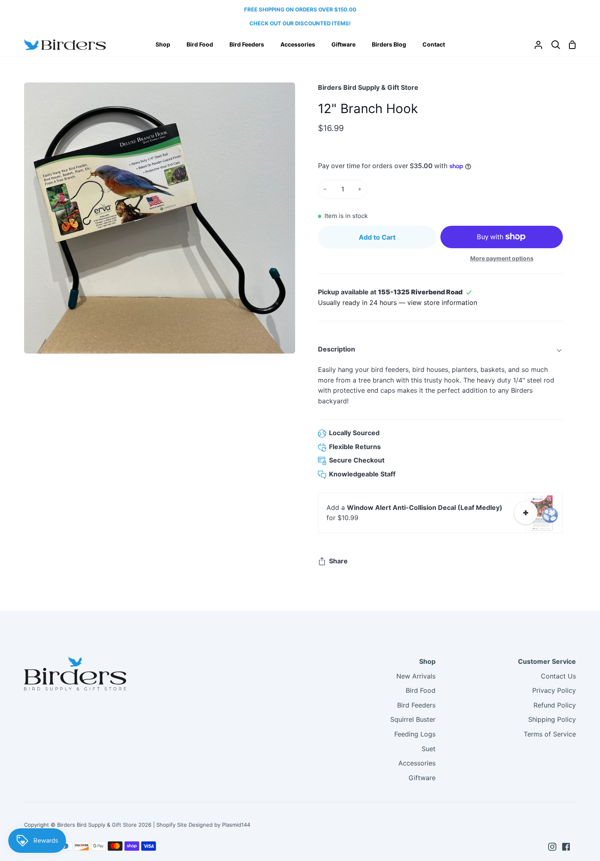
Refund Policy (554, 705)
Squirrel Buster (413, 719)
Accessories (417, 763)
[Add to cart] (526, 513)
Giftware (422, 778)
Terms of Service (550, 734)
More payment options (501, 258)
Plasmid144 (236, 824)
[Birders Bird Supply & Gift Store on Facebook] (566, 847)
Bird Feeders (416, 705)
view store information (442, 302)
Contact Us (558, 676)
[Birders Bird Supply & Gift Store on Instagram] (552, 847)
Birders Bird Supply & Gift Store (368, 87)
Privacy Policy (554, 690)
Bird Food (421, 690)
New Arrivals (416, 676)
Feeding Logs (415, 734)
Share (338, 561)
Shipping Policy (552, 719)
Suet (429, 749)
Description (336, 349)
